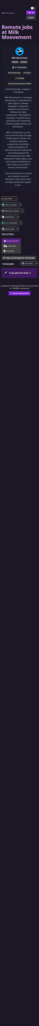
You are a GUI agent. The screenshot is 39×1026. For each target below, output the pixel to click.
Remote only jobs (13, 241)
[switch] (33, 8)
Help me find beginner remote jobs (20, 258)
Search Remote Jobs (21, 293)
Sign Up (31, 12)
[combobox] (21, 263)
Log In (30, 17)
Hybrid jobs (12, 246)
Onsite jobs (10, 251)
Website (15, 62)
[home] (8, 13)
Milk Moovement (19, 58)
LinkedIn (23, 62)
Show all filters (8, 234)
